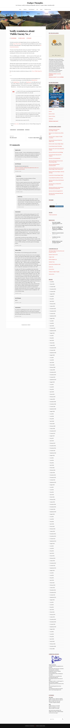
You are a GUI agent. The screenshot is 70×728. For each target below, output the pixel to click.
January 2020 (52, 369)
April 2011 (52, 609)
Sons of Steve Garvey (17, 43)
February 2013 (52, 558)
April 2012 (52, 580)
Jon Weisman (13, 38)
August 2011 (52, 599)
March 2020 (52, 364)
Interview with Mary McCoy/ (56, 152)
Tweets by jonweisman (53, 214)
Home (20, 9)
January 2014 (52, 531)
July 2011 (52, 602)
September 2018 (53, 408)
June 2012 (52, 575)
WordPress (32, 725)
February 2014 (52, 528)
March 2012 (52, 582)
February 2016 (52, 470)
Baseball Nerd (34, 80)
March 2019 (52, 394)
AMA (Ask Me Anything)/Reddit (54, 158)
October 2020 (52, 350)
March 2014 (52, 526)
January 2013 (52, 560)
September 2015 (53, 482)
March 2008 (52, 648)
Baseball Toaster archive (53, 254)
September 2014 (53, 511)
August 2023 (52, 293)
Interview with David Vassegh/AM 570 (56, 190)
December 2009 (53, 646)
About (41, 9)
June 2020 (52, 359)
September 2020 (53, 352)
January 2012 (52, 587)
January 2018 (52, 428)
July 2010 (52, 631)
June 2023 (52, 296)
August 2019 (52, 382)
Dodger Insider (51, 256)
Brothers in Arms (48, 9)
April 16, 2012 (22, 38)
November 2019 (53, 374)
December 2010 (53, 619)
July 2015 (52, 487)
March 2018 (52, 423)
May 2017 (52, 438)
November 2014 (53, 506)
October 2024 (52, 286)
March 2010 (52, 641)
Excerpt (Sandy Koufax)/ (55, 146)
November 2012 (53, 563)
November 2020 (53, 347)
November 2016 (53, 448)
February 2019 (52, 396)
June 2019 (52, 386)
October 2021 (52, 328)
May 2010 (52, 636)
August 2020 (52, 355)
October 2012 (52, 565)
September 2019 (53, 379)
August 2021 (52, 333)
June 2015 (52, 489)
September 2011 (53, 597)
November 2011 (53, 592)
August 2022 (52, 318)
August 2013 (52, 543)
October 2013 (52, 538)
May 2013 (52, 550)
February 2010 (52, 643)
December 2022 (53, 308)
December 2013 (53, 533)
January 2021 (52, 345)
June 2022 (52, 323)
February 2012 (52, 585)
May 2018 (52, 418)
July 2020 (52, 357)
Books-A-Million (52, 116)
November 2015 (53, 477)
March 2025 (52, 284)
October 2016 (52, 450)
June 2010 (52, 634)
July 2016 (52, 457)
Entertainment (31, 9)
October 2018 (52, 406)
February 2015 (52, 499)
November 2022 (53, 311)
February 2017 (52, 443)
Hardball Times (16, 82)
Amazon (50, 111)
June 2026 (52, 281)
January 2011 (52, 616)
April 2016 (52, 465)
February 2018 (52, 426)
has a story (17, 123)
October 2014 (52, 509)
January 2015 (52, 501)
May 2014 (52, 521)
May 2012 (52, 577)
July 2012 (52, 572)
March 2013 (52, 555)
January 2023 (52, 306)
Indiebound (51, 118)
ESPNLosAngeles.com (53, 259)
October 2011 (52, 594)
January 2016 (52, 472)
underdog (18, 176)
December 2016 (53, 445)
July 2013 (52, 545)
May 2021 (52, 337)
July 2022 (52, 320)
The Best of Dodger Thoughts (54, 271)
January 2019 (52, 399)
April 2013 (52, 553)
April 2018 (52, 421)
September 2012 (53, 567)
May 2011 (52, 607)
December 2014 (53, 504)
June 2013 (52, 548)
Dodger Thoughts (35, 3)
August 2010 (52, 629)
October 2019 (52, 377)
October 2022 (52, 313)
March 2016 (52, 467)
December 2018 (53, 401)
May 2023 (52, 298)
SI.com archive (51, 269)
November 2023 (53, 289)
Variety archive (51, 274)
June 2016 (52, 460)
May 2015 (52, 492)
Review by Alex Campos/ (56, 143)
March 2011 (52, 612)
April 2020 (52, 362)
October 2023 (52, 291)
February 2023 (52, 303)
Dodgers (25, 9)
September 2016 (53, 452)
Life (37, 9)
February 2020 (52, 367)
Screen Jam (51, 266)
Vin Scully (27, 129)
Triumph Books (51, 108)
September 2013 (53, 541)
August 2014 (52, 514)
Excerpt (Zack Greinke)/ (56, 175)
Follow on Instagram (60, 206)
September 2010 (53, 626)
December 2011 (53, 590)
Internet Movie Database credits (54, 264)
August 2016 (52, 455)
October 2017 (52, 433)
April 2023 (52, 301)
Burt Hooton (28, 82)
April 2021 (52, 340)
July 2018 (52, 413)
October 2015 (52, 479)
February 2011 (52, 614)
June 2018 (52, 416)
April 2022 (52, 325)
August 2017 (52, 435)
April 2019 (52, 391)
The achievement (13, 137)
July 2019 (52, 384)
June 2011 (52, 604)
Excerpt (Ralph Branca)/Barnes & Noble (56, 177)
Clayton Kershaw (20, 129)
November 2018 (53, 404)
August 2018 (52, 411)
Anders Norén (42, 725)
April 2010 (52, 638)
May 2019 (52, 389)
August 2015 (52, 484)
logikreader (18, 150)
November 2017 (53, 430)
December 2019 (53, 372)
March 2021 (52, 342)
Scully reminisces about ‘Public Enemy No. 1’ (22, 32)
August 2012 (52, 570)
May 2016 (52, 462)
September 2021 (53, 330)
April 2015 (52, 494)
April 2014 (52, 523)
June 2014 (52, 519)
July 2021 (52, 335)
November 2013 (53, 536)
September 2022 (53, 315)
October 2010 (52, 624)
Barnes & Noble (52, 113)
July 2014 (52, 516)
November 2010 (53, 621)
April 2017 (52, 440)
